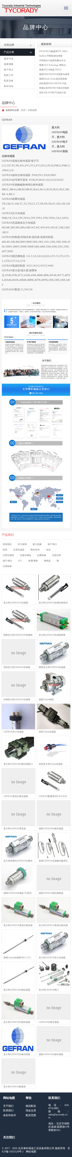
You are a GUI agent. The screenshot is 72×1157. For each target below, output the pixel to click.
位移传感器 (25, 555)
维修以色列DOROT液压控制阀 (54, 88)
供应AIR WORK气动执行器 (52, 92)
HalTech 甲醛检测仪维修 (50, 56)
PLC (20, 560)
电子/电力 (8, 69)
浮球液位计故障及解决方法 (52, 60)
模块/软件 (35, 549)
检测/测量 (8, 64)
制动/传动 (8, 86)
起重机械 (41, 555)
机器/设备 (8, 80)
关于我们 (8, 1106)
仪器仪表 (56, 555)
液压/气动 (8, 58)
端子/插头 (7, 560)
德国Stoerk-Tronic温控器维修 (53, 79)
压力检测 (22, 544)
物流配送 (31, 1106)
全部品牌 (9, 44)
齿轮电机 (7, 544)
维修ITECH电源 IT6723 (50, 69)
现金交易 (31, 1110)
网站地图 (31, 1151)
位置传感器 (18, 549)
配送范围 (31, 1115)
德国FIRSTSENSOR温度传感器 (54, 74)
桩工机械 (37, 544)
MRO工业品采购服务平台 (21, 8)
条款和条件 (9, 1115)
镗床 (5, 549)
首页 (23, 110)
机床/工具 (8, 75)
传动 (48, 549)
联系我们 (8, 1110)
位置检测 (7, 566)
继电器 (47, 560)
